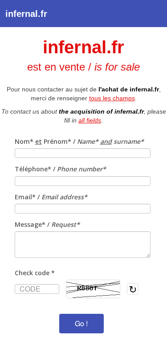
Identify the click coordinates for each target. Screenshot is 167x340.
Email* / (51, 197)
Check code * (35, 273)
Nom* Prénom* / (79, 141)
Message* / (47, 224)
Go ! (81, 323)
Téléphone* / (60, 169)
